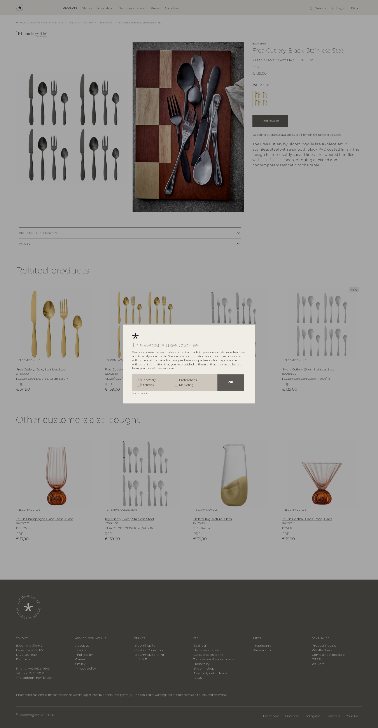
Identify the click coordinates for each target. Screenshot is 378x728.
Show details (140, 393)
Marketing (186, 384)
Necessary (148, 380)
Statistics (147, 384)
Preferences (188, 380)
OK (230, 382)
